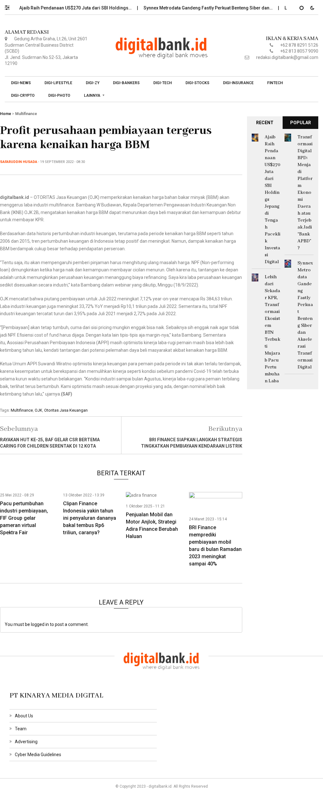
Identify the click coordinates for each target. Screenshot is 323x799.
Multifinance (26, 114)
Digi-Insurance (238, 83)
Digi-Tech (162, 83)
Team (20, 728)
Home (5, 114)
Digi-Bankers (126, 83)
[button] (10, 6)
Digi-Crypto (23, 95)
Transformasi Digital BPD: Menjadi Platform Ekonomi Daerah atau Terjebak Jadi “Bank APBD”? (305, 192)
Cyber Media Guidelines (38, 754)
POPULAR (300, 122)
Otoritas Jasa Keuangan (66, 410)
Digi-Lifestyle (58, 83)
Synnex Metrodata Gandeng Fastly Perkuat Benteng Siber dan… (198, 7)
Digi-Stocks (197, 83)
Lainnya (92, 95)
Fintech (275, 83)
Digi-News (21, 83)
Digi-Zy (92, 83)
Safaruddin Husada (18, 162)
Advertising (26, 741)
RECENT (264, 122)
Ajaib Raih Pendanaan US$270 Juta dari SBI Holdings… (65, 7)
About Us (24, 715)
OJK (38, 410)
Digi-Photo (59, 95)
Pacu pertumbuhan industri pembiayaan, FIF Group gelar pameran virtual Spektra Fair (24, 518)
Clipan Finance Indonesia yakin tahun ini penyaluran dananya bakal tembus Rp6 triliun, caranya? (89, 518)
